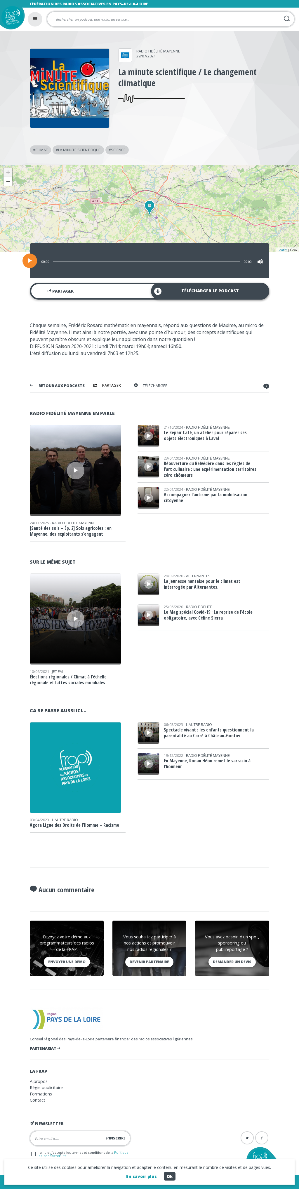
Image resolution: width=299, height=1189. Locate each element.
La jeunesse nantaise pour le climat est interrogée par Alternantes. (202, 584)
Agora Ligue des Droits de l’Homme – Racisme (74, 825)
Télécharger (155, 386)
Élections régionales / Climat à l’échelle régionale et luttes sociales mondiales (68, 679)
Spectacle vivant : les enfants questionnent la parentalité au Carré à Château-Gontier (209, 733)
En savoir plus (141, 1176)
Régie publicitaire (46, 1087)
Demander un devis (232, 961)
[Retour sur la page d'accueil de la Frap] (11, 18)
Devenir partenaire (149, 961)
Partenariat (43, 1048)
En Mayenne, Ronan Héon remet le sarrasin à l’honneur (207, 763)
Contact (37, 1100)
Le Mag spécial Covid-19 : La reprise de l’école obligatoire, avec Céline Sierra (208, 615)
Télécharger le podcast (210, 290)
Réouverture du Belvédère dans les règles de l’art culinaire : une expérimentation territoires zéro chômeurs (210, 469)
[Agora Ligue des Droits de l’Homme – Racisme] (75, 811)
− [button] (8, 181)
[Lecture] (30, 261)
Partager (62, 291)
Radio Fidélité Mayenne (158, 51)
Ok (170, 1176)
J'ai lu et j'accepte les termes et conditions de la (83, 1154)
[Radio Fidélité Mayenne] (125, 60)
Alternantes (198, 575)
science (118, 149)
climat (41, 149)
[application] (149, 260)
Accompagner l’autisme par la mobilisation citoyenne (205, 497)
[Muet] (260, 262)
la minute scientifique (79, 149)
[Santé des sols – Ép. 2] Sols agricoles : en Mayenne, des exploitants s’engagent (71, 531)
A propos (39, 1081)
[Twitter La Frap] (247, 1137)
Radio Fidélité (199, 606)
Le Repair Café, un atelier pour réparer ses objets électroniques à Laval (205, 435)
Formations (41, 1094)
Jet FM (57, 671)
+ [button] (8, 172)
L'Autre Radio (65, 819)
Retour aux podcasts (62, 386)
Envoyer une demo (67, 961)
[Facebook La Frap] (261, 1137)
